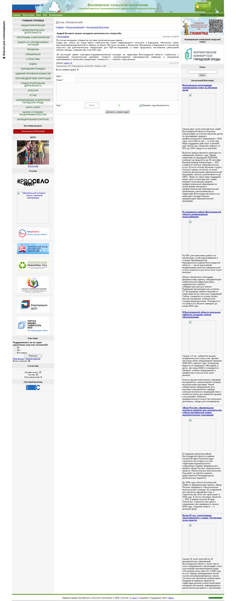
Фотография (63, 36)
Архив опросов (33, 358)
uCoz (134, 598)
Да (18, 347)
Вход (38, 15)
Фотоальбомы (55, 15)
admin (66, 63)
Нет (18, 350)
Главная (17, 15)
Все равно (22, 353)
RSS (45, 15)
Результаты (18, 358)
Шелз (171, 598)
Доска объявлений (75, 27)
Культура (33, 166)
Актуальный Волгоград (33, 131)
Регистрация (28, 15)
